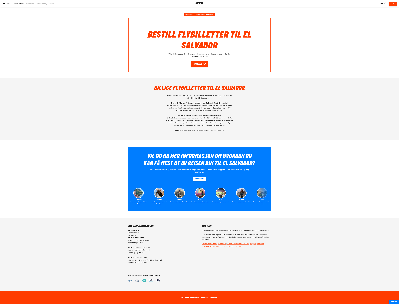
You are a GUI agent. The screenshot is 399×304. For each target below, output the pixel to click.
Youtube (204, 297)
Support (253, 244)
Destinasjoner (18, 3)
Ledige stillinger (216, 246)
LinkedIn (213, 297)
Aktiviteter (30, 3)
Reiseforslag (41, 3)
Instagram (194, 297)
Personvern (222, 244)
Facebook (185, 297)
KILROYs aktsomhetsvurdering (238, 244)
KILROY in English (235, 246)
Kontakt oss (212, 244)
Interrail (52, 3)
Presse (225, 246)
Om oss (205, 244)
